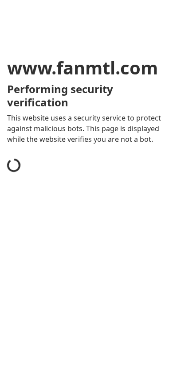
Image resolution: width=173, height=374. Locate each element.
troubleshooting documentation (72, 362)
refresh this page (46, 327)
